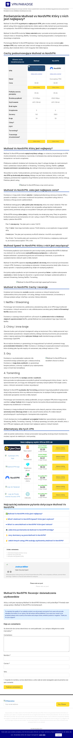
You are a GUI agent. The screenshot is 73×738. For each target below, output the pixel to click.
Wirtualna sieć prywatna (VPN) (16, 556)
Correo (7, 663)
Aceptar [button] (58, 735)
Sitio (5, 672)
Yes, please (62, 704)
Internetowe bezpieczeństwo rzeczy (17, 553)
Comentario (8, 635)
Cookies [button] (50, 735)
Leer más (42, 735)
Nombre (7, 655)
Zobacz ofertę (36, 87)
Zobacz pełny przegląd (36, 74)
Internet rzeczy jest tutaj (14, 554)
